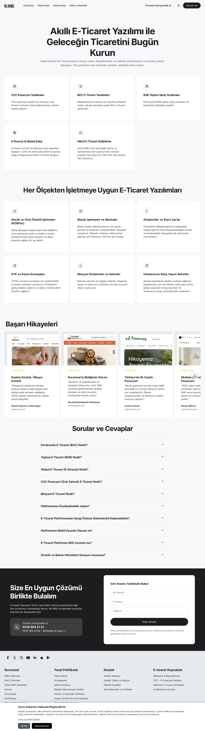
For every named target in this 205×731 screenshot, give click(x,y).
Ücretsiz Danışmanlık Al (158, 5)
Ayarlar (24, 726)
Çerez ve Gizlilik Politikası (29, 719)
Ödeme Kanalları (112, 685)
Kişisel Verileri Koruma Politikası (71, 698)
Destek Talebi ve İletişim (117, 680)
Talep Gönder (149, 621)
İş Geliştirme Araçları (164, 689)
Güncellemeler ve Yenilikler (118, 689)
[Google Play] (48, 657)
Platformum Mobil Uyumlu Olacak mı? (66, 530)
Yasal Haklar (60, 676)
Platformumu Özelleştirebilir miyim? (65, 506)
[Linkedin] (35, 657)
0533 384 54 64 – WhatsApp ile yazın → (44, 630)
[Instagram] (21, 657)
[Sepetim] (179, 5)
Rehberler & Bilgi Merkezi (166, 676)
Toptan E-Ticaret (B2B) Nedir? (61, 457)
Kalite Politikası (62, 685)
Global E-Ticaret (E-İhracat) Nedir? (64, 469)
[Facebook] (8, 657)
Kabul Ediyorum (42, 726)
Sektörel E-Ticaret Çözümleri (168, 685)
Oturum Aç (192, 5)
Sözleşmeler (60, 680)
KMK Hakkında (12, 676)
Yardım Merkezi (112, 676)
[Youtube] (28, 657)
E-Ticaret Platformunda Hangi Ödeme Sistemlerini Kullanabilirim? (85, 518)
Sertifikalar (10, 698)
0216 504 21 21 (33, 627)
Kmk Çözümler (12, 680)
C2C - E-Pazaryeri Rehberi (167, 680)
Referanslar (60, 5)
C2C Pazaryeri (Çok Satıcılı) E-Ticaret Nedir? (71, 481)
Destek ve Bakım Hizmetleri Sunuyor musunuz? (73, 555)
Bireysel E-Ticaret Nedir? (58, 494)
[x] (14, 657)
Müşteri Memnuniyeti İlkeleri (69, 689)
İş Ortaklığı (10, 693)
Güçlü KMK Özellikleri (16, 685)
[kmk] (10, 5)
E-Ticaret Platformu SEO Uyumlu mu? (66, 543)
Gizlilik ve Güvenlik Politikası (69, 693)
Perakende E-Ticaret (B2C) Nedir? (64, 445)
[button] (194, 375)
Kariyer (8, 689)
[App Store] (41, 657)
